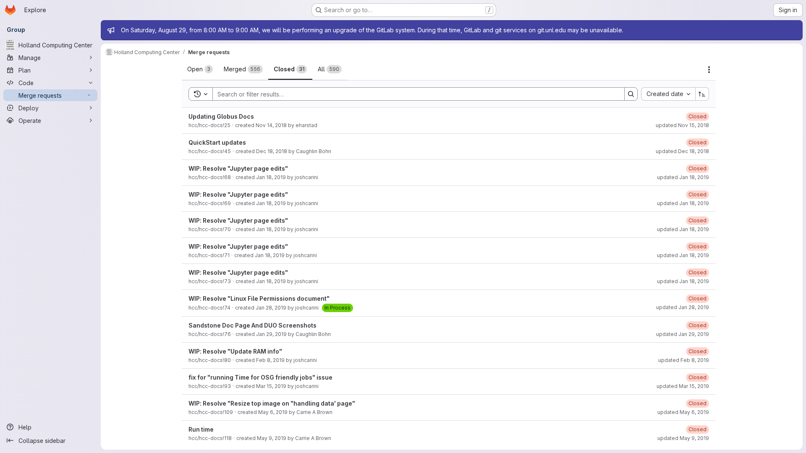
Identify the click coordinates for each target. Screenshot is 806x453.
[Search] (631, 94)
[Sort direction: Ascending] (702, 94)
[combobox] (668, 94)
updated (682, 125)
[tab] (200, 69)
